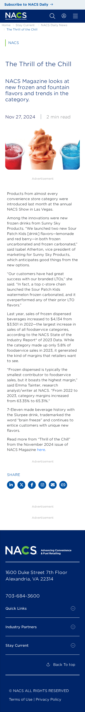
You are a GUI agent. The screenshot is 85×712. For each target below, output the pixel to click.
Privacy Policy (48, 699)
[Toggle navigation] (52, 16)
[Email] (53, 485)
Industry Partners (21, 627)
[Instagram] (42, 485)
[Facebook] (32, 485)
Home (6, 25)
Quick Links (16, 608)
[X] (21, 485)
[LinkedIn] (11, 485)
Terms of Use (20, 699)
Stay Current (25, 25)
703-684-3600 (22, 596)
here (41, 450)
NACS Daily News (54, 25)
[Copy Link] (63, 485)
